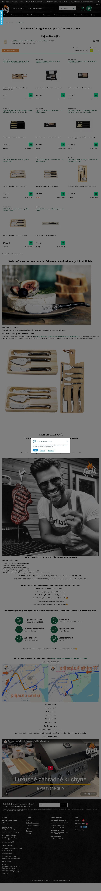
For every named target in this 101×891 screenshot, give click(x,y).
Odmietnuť (51, 450)
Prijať (35, 450)
